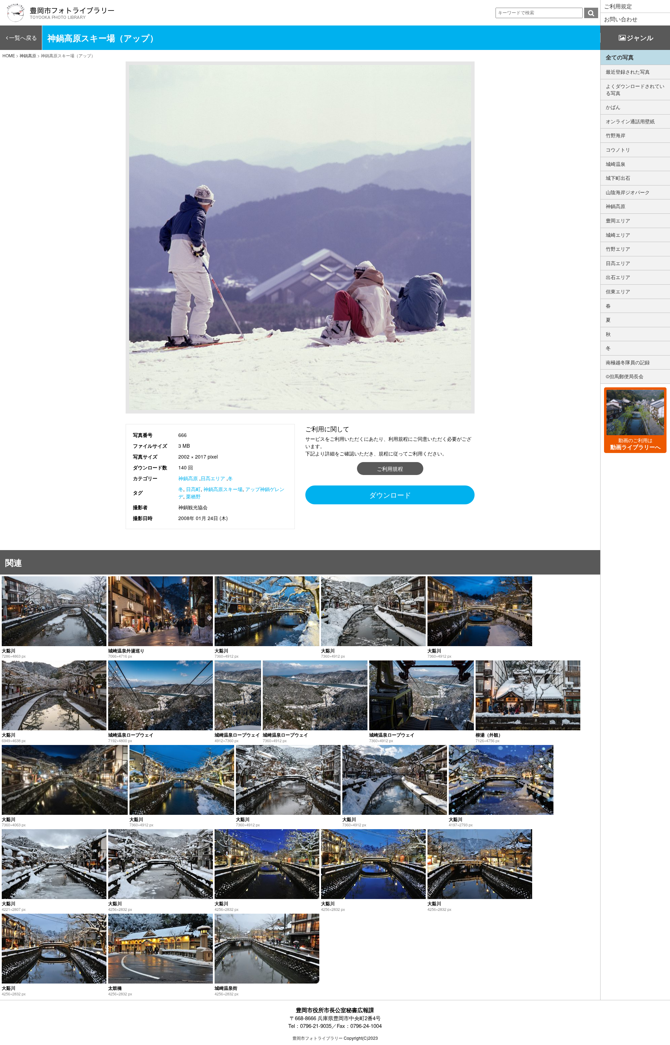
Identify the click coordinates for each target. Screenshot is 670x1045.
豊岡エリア (618, 220)
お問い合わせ (621, 19)
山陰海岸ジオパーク (628, 192)
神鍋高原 (188, 478)
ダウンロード (390, 495)
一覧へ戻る (23, 38)
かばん (613, 106)
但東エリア (618, 291)
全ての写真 (620, 57)
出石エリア (618, 276)
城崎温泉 (615, 163)
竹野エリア (618, 248)
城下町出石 (618, 177)
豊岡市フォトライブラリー (317, 1038)
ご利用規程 (390, 468)
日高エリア (213, 478)
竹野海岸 (615, 135)
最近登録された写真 (628, 71)
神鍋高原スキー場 (223, 488)
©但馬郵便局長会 (624, 376)
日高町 (193, 488)
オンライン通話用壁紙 (630, 121)
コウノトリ (618, 149)
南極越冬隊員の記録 (628, 362)
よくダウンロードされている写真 (635, 89)
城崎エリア (618, 234)
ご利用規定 (618, 6)
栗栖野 (193, 496)
